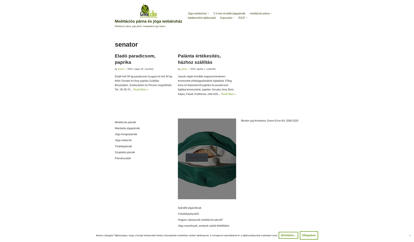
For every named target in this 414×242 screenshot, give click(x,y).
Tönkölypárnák (123, 146)
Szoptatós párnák (125, 152)
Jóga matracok (123, 140)
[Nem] (410, 235)
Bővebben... (288, 235)
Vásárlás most (197, 157)
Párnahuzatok (123, 158)
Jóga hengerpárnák (126, 134)
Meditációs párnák (125, 122)
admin (121, 69)
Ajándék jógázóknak (189, 207)
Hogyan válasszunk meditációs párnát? (200, 219)
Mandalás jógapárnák (127, 128)
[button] (208, 13)
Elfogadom (309, 235)
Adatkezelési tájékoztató (202, 17)
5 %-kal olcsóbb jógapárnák (229, 13)
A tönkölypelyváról (188, 213)
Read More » (140, 89)
